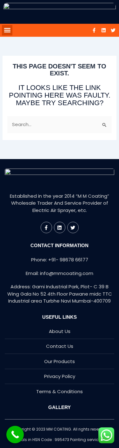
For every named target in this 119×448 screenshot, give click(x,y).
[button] (7, 30)
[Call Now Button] (15, 434)
